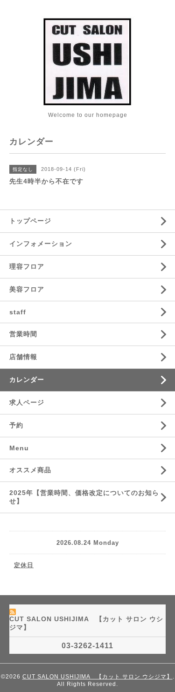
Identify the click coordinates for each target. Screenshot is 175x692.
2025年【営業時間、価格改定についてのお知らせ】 (84, 497)
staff (17, 312)
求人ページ (26, 402)
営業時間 (23, 334)
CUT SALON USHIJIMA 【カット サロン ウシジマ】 (97, 676)
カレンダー (26, 379)
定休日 (24, 565)
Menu (19, 448)
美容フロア (26, 289)
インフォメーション (40, 243)
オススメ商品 (30, 470)
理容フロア (26, 266)
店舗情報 (23, 356)
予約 (16, 425)
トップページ (30, 220)
